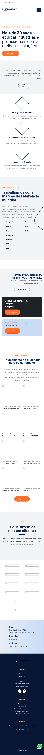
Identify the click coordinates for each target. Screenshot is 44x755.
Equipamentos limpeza (22, 711)
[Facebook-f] (19, 691)
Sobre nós (22, 674)
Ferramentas (26, 406)
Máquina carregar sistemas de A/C (13, 490)
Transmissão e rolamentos (22, 709)
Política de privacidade (22, 683)
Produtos (22, 676)
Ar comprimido (6, 406)
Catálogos (22, 679)
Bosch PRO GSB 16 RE (9, 463)
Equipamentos (27, 461)
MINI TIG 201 (27, 490)
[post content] (11, 394)
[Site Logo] (9, 10)
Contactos (22, 681)
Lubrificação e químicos (22, 714)
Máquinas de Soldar (37, 488)
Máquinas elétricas (15, 434)
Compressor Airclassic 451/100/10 (13, 408)
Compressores (15, 406)
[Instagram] (24, 691)
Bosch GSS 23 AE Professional (12, 436)
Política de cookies (22, 686)
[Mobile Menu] (39, 10)
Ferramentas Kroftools (30, 408)
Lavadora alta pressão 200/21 (32, 463)
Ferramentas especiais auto (18, 488)
